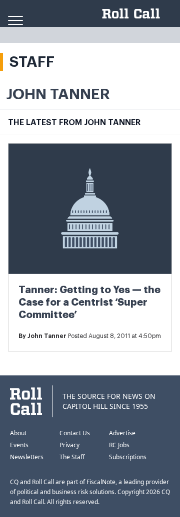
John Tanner (47, 336)
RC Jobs (119, 445)
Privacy (70, 445)
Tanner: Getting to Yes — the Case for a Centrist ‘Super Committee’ (89, 302)
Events (19, 445)
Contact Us (75, 433)
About (18, 433)
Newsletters (27, 457)
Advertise (122, 433)
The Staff (72, 457)
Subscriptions (127, 457)
